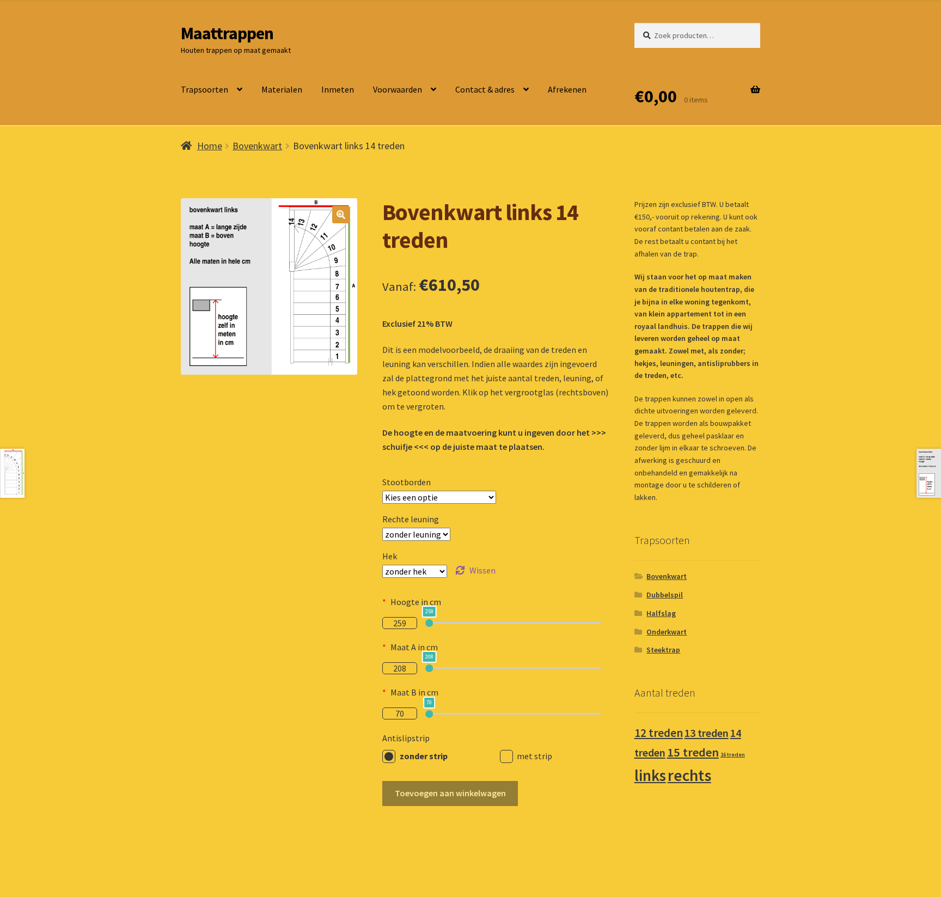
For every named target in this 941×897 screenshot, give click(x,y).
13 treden (707, 733)
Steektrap (663, 650)
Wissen (482, 570)
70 (399, 713)
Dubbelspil (664, 595)
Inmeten (337, 89)
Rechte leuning (410, 519)
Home (209, 145)
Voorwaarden (397, 89)
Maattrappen (227, 33)
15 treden (693, 752)
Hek (389, 556)
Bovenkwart (257, 145)
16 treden (732, 754)
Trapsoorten (204, 89)
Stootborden (406, 482)
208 (399, 668)
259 (399, 623)
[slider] (429, 623)
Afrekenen (567, 89)
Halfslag (661, 613)
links (650, 775)
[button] (341, 214)
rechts (689, 775)
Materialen (281, 89)
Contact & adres (485, 89)
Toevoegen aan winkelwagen (450, 793)
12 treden (658, 732)
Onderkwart (666, 632)
